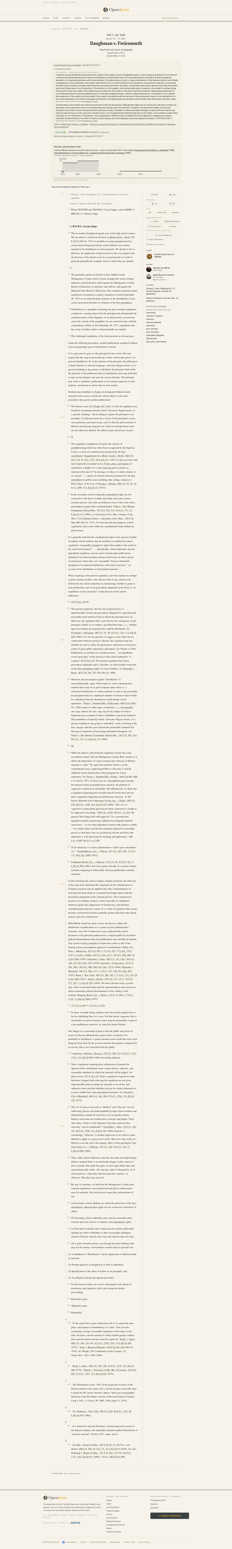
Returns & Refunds (98, 1542)
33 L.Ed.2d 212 (90, 487)
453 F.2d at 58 (78, 602)
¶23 (68, 1053)
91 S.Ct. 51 (98, 1448)
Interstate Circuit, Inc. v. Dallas (110, 800)
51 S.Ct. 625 (109, 951)
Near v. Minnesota (77, 951)
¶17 (68, 746)
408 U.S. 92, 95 (125, 483)
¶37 (68, 1365)
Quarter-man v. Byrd (120, 237)
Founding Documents (115, 1525)
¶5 (69, 233)
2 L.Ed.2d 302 (85, 983)
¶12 (68, 443)
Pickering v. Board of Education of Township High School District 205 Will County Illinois (127, 124)
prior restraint (116, 241)
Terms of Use (129, 1542)
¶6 (69, 267)
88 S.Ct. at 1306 (91, 840)
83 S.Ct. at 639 (97, 1005)
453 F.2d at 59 (88, 660)
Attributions (115, 1542)
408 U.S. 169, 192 (80, 1343)
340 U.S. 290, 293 (104, 975)
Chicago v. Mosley (107, 483)
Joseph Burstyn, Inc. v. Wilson (92, 851)
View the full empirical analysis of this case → (71, 187)
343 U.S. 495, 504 (117, 851)
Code (55, 18)
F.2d (76, 29)
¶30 (68, 1228)
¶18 (68, 752)
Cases (46, 18)
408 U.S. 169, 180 (97, 1365)
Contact (83, 1542)
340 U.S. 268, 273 (88, 971)
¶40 (68, 1426)
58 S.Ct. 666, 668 (122, 955)
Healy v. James (127, 1339)
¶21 (68, 1005)
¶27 (68, 1184)
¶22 (68, 1012)
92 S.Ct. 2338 (114, 1365)
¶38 (68, 1384)
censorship (151, 313)
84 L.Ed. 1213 (105, 967)
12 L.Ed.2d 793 (98, 1130)
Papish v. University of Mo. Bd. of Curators (105, 1369)
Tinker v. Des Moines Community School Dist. (94, 735)
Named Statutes (113, 1521)
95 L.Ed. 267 (124, 971)
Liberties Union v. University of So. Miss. (103, 518)
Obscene (150, 319)
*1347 (62, 193)
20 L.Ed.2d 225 (98, 804)
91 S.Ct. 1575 (88, 459)
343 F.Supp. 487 (97, 406)
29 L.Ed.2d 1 (102, 459)
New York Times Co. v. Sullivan (75, 124)
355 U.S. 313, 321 (113, 979)
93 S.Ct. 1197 (83, 1373)
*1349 (61, 640)
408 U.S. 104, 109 (98, 1096)
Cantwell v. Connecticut (112, 963)
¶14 (68, 602)
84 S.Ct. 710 (119, 1146)
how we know (104, 132)
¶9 (69, 336)
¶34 (68, 1305)
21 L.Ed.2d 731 (92, 739)
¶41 (68, 1445)
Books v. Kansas (93, 1053)
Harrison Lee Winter (161, 268)
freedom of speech (95, 233)
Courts (66, 18)
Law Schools (111, 1518)
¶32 (68, 1284)
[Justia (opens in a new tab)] (75, 1523)
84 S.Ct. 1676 (83, 1130)
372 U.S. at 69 (78, 1005)
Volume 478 (67, 29)
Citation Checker (113, 1532)
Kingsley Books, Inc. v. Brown (92, 995)
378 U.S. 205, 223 (112, 1053)
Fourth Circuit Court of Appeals (116, 50)
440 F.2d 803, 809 (128, 776)
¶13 (68, 494)
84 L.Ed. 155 (84, 963)
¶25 (68, 1107)
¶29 (68, 1217)
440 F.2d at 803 (128, 703)
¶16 (68, 679)
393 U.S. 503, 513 (106, 510)
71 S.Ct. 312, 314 (124, 975)
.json (66, 1473)
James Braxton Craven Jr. (163, 275)
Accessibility (69, 1542)
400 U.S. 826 (85, 1448)
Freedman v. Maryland (82, 632)
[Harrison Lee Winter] (149, 269)
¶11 (68, 437)
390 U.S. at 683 (105, 812)
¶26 (68, 1157)
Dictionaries (92, 18)
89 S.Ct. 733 (122, 510)
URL (149, 212)
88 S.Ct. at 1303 (122, 812)
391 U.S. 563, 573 (109, 1452)
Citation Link (161, 212)
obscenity (150, 326)
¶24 (68, 1064)
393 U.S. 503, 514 (128, 735)
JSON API (154, 1508)
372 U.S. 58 (111, 862)
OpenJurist (56, 29)
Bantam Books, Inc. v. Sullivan (89, 862)
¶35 (68, 1312)
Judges (77, 18)
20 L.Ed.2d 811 (85, 1456)
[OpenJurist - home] (116, 9)
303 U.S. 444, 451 (102, 955)
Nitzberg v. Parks (91, 101)
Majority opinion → (160, 280)
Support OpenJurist (170, 1515)
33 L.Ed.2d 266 (123, 1343)
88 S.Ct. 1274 (120, 1411)
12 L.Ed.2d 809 (85, 1057)
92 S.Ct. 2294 (115, 1096)
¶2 (69, 203)
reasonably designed (90, 545)
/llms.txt (154, 1504)
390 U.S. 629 (106, 1411)
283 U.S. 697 (94, 951)
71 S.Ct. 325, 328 (108, 971)
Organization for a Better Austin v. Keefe (104, 455)
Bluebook (175, 212)
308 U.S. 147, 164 (115, 959)
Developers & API (158, 1500)
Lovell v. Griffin (84, 955)
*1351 (61, 1126)
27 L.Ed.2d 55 (113, 1448)
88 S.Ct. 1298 (83, 804)
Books (106, 18)
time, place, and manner (117, 463)
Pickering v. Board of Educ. (84, 1452)
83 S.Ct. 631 (125, 862)
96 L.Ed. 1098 (83, 855)
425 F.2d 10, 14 (107, 1444)
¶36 (68, 1323)
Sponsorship (151, 338)
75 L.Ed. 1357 (124, 951)
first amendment (124, 302)
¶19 (68, 847)
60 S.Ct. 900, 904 (88, 967)
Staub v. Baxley (95, 979)
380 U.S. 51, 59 (102, 632)
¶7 (69, 274)
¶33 (68, 1299)
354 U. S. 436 (115, 995)
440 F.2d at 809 (117, 1456)
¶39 (68, 1411)
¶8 (69, 309)
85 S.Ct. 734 (117, 632)
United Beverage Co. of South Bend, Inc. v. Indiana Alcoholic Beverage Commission (89, 153)
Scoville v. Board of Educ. (85, 1444)
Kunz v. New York (85, 975)
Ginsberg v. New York (87, 1411)
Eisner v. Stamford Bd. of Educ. (102, 776)
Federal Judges (112, 1511)
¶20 (68, 862)
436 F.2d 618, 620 (115, 1347)
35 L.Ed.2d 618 (98, 1373)
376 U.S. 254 (105, 1146)
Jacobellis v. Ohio (113, 1126)
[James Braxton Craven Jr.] (149, 276)
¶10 (68, 406)
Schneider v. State (96, 959)
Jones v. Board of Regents (92, 1347)
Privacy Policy (144, 1542)
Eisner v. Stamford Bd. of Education (101, 703)
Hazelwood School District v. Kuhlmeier (151, 150)
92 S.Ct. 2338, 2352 (105, 1343)
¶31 (68, 1243)
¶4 (69, 226)
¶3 (69, 209)
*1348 (61, 417)
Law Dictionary (112, 1507)
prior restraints (90, 943)
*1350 (61, 884)
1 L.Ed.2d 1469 (82, 999)
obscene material (92, 426)
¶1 (69, 194)
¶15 (68, 608)
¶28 (68, 1203)
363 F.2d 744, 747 (87, 672)
